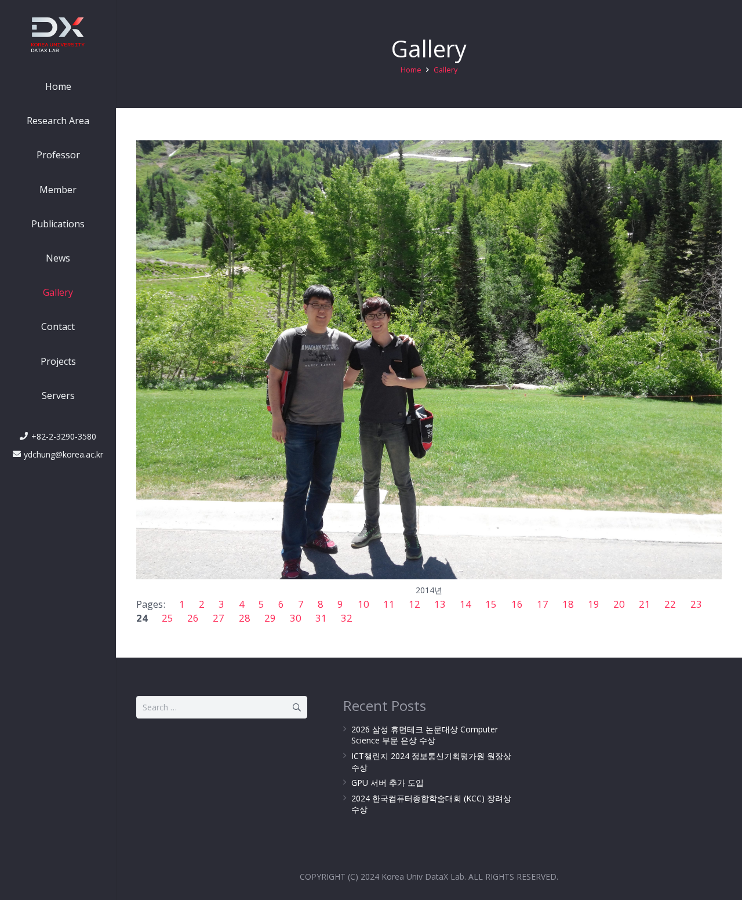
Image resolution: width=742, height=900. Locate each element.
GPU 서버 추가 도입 (387, 782)
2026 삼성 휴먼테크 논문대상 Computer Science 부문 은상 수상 (424, 735)
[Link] (58, 34)
